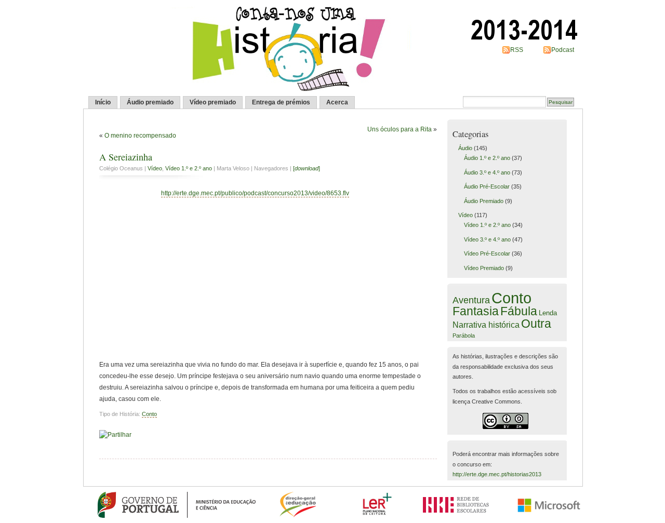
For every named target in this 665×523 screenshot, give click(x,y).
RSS (516, 49)
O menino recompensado (140, 135)
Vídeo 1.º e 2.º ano (188, 168)
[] (306, 168)
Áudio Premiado (483, 201)
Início (103, 102)
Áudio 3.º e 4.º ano (487, 172)
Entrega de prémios (281, 102)
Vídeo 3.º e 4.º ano (487, 239)
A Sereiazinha (125, 157)
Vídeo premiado (213, 102)
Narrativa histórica (486, 324)
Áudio (465, 148)
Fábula (518, 311)
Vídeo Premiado (484, 268)
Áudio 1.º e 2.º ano (487, 158)
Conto (149, 414)
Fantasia (476, 311)
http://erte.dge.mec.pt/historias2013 (497, 474)
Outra (536, 323)
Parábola (464, 335)
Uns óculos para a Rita (399, 129)
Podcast (562, 49)
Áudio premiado (150, 102)
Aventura (471, 300)
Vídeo (155, 168)
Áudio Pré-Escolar (487, 186)
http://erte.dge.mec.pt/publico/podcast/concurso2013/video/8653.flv (255, 193)
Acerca (337, 102)
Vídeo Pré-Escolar (487, 253)
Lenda (548, 313)
